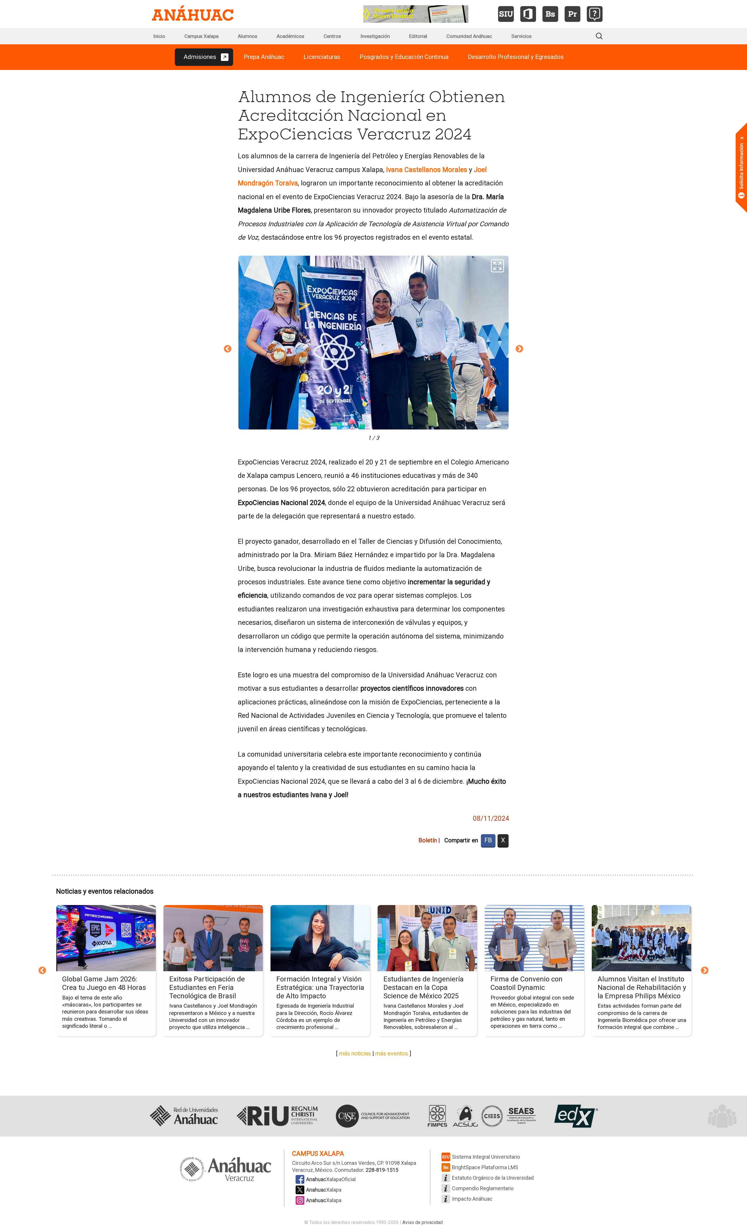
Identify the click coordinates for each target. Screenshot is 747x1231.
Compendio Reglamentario (483, 1188)
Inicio (159, 36)
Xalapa (323, 1190)
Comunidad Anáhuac (469, 36)
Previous (227, 349)
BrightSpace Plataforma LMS (485, 1167)
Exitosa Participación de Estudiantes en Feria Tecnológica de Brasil (207, 987)
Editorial (418, 36)
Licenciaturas (321, 56)
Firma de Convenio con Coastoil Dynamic (527, 983)
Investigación (375, 36)
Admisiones (200, 56)
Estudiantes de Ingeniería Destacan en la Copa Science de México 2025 (423, 987)
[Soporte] (595, 14)
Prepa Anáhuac (264, 56)
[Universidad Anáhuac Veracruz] (225, 1169)
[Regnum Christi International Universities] (277, 1116)
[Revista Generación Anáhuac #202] (415, 13)
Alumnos (247, 36)
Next (519, 349)
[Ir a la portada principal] (192, 14)
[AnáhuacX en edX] (575, 1116)
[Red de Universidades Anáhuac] (184, 1116)
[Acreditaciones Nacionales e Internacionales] (481, 1116)
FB (488, 840)
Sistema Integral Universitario (486, 1157)
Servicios (521, 36)
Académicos (290, 36)
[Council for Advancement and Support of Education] (372, 1116)
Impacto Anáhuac (472, 1199)
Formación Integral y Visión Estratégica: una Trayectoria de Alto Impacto (320, 987)
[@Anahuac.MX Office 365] (528, 14)
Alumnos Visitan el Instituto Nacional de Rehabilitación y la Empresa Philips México (642, 987)
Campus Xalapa (201, 36)
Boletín (427, 840)
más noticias (355, 1053)
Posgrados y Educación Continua (403, 56)
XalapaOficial (331, 1179)
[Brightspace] (550, 14)
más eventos (391, 1053)
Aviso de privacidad (422, 1222)
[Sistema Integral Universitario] (506, 14)
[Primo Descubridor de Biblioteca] (572, 14)
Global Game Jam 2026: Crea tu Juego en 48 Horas (104, 983)
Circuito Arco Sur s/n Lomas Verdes (333, 1163)
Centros (332, 36)
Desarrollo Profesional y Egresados (516, 56)
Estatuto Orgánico (493, 1178)
